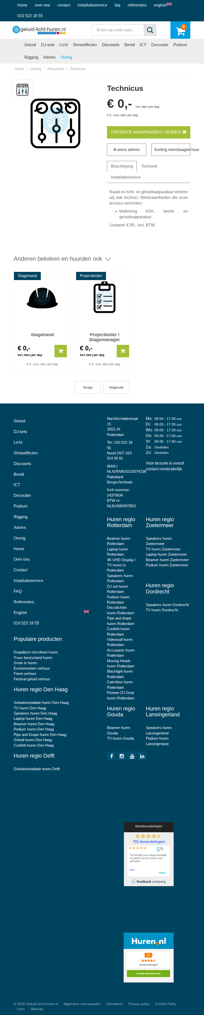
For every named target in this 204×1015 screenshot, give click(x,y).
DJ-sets (47, 45)
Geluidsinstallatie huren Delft (37, 769)
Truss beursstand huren (33, 657)
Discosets (110, 45)
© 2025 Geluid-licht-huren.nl (36, 1004)
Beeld (129, 45)
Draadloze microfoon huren (36, 652)
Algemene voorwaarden (82, 1004)
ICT (143, 45)
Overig (66, 57)
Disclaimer (114, 1004)
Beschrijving (122, 166)
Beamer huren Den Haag (34, 724)
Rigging (31, 57)
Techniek (149, 166)
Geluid (30, 45)
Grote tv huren (25, 663)
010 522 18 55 (30, 16)
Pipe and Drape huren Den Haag (40, 734)
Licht (63, 45)
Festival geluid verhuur (32, 679)
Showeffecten (85, 45)
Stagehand (42, 334)
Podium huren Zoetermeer (167, 565)
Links (21, 1009)
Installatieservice (92, 5)
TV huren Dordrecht (162, 610)
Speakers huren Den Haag (35, 713)
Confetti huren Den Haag (34, 745)
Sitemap (36, 1009)
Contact (63, 5)
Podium (180, 45)
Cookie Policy (165, 1004)
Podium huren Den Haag (34, 729)
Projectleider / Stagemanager (104, 336)
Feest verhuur (25, 673)
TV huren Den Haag (30, 708)
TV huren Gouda (120, 738)
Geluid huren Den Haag (33, 740)
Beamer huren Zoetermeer (167, 560)
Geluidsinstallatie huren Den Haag (41, 702)
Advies (49, 57)
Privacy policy (139, 1004)
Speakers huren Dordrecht (167, 605)
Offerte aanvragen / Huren (146, 132)
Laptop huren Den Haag (33, 718)
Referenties (137, 5)
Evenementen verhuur (32, 668)
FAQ (117, 5)
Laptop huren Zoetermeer (166, 554)
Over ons (42, 5)
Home (22, 5)
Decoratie (159, 45)
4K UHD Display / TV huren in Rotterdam (121, 565)
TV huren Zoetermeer (163, 549)
